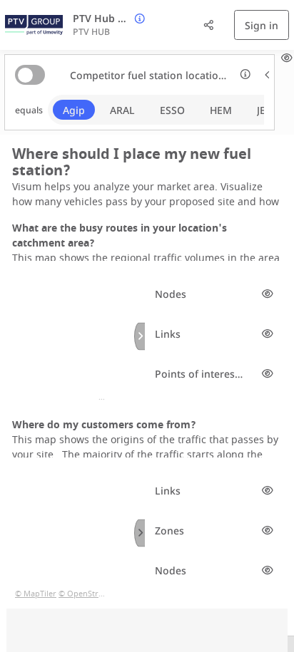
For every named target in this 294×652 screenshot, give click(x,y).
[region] (75, 336)
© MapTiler (35, 397)
